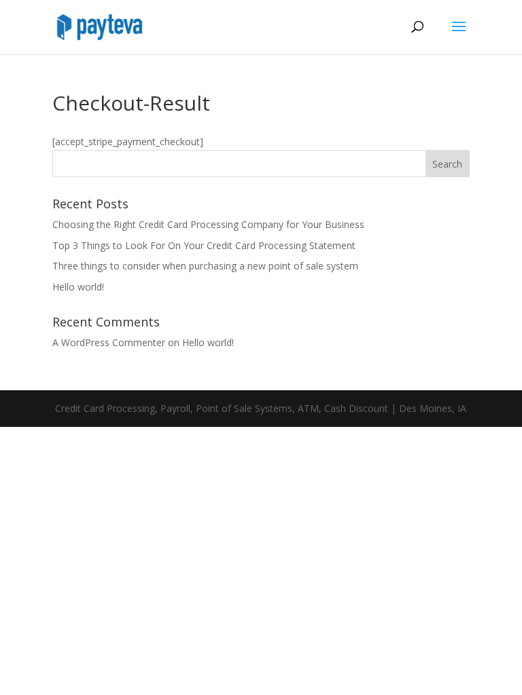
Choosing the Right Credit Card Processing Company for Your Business (208, 224)
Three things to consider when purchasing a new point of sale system (205, 265)
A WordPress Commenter (108, 342)
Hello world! (78, 286)
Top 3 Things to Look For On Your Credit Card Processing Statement (203, 245)
